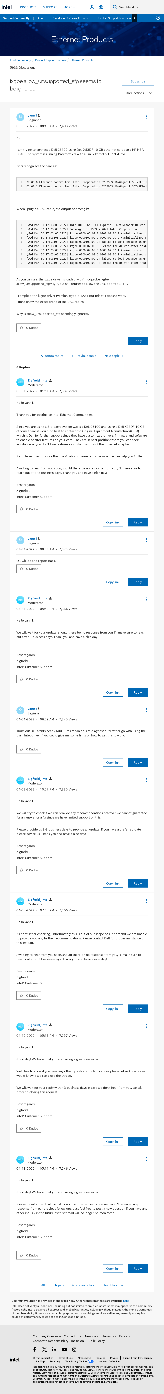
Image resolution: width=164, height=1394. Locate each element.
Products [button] (28, 7)
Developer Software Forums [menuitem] (70, 18)
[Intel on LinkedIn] (54, 1350)
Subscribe (138, 81)
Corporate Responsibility (50, 1340)
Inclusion (77, 1340)
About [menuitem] (41, 18)
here (126, 1300)
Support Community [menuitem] (16, 18)
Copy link (112, 522)
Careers (124, 1336)
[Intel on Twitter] (44, 1350)
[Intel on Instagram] (74, 1350)
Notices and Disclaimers (128, 1372)
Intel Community (20, 60)
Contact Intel (73, 1336)
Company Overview (47, 1336)
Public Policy (96, 1340)
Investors (109, 1336)
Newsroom (92, 1336)
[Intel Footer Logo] (15, 1359)
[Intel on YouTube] (64, 1350)
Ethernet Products (81, 60)
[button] (146, 116)
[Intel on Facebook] (34, 1350)
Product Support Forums (50, 60)
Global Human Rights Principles (61, 1378)
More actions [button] (134, 92)
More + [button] (69, 7)
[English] (101, 7)
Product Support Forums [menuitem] (113, 18)
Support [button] (50, 7)
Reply (138, 340)
